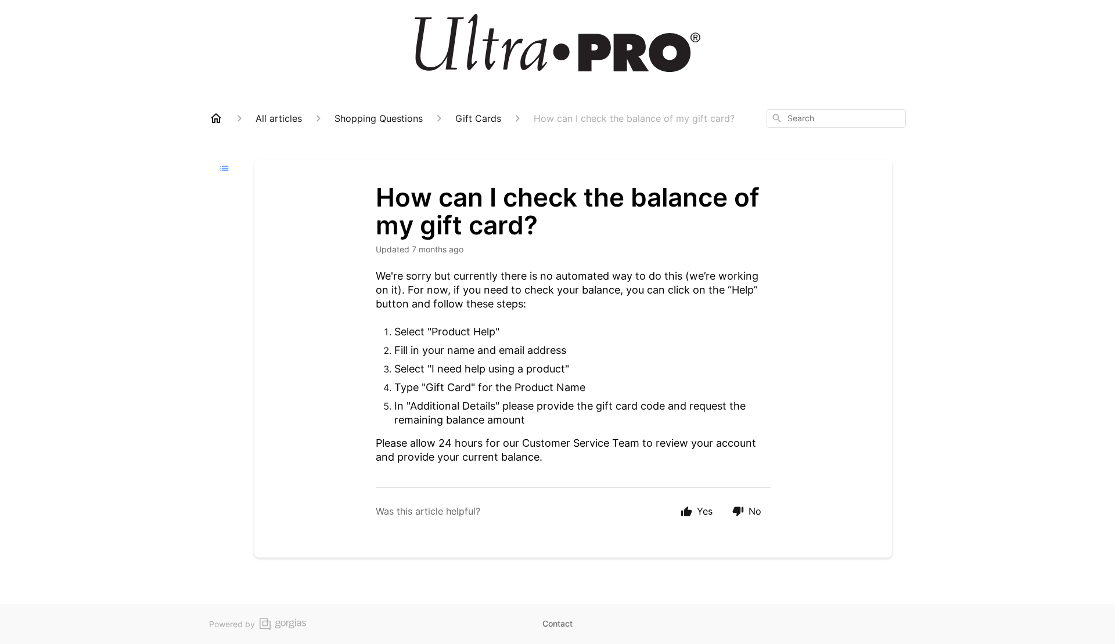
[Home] (216, 118)
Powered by (232, 624)
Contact (557, 623)
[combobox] (836, 118)
